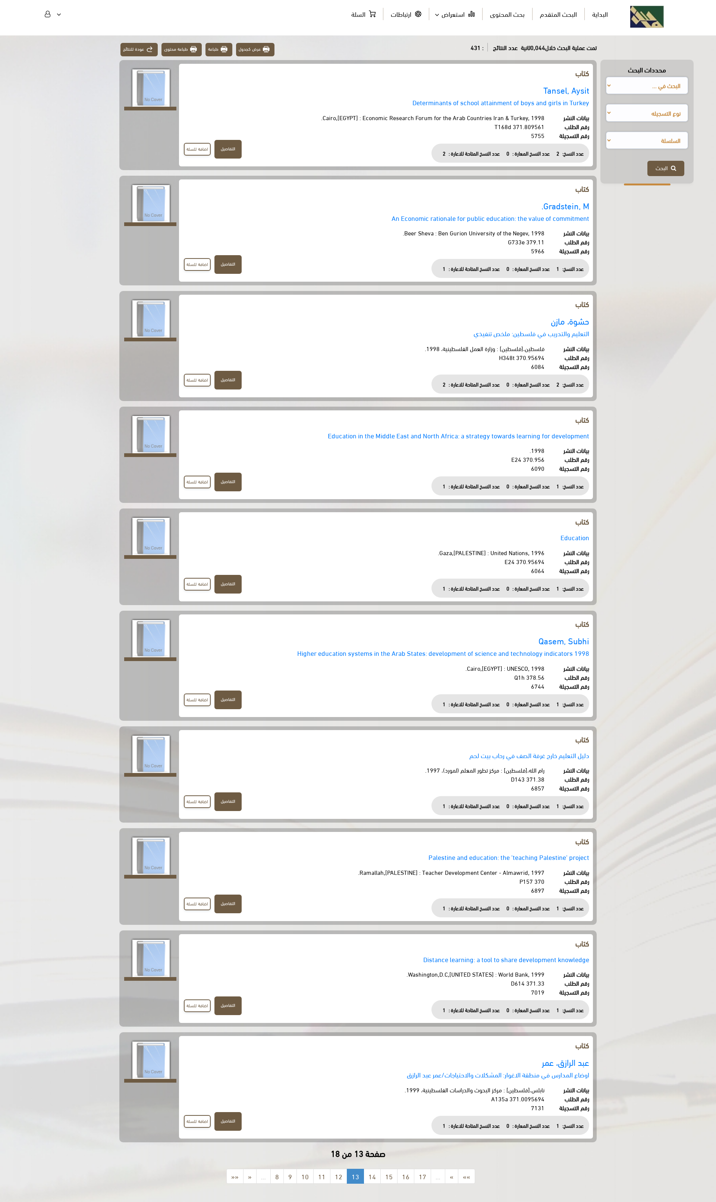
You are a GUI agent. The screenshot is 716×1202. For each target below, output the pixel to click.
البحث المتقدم (558, 14)
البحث (663, 167)
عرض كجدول (250, 49)
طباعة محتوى (176, 49)
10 (305, 1176)
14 (372, 1176)
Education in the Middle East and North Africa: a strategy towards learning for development (458, 435)
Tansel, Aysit (566, 90)
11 (322, 1176)
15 (389, 1176)
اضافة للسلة (197, 148)
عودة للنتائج (133, 49)
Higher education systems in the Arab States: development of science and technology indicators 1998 (443, 653)
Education (574, 537)
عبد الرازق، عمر (565, 1062)
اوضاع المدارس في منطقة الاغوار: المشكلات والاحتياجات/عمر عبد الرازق (498, 1074)
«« (235, 1176)
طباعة (213, 49)
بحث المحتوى (507, 14)
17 (422, 1176)
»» (466, 1176)
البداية (600, 14)
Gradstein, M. (565, 205)
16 (405, 1176)
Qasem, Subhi (563, 640)
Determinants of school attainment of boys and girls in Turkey (500, 102)
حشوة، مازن (570, 320)
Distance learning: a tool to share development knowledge (506, 959)
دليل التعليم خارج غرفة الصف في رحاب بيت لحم (529, 755)
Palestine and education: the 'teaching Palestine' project (508, 857)
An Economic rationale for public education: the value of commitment (490, 218)
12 (338, 1176)
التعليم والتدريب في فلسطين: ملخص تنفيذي (531, 333)
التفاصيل (228, 148)
